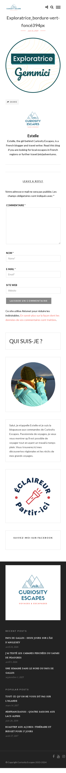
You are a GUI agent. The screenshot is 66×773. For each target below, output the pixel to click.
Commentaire (15, 205)
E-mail (11, 269)
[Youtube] (58, 756)
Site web (11, 285)
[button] (33, 65)
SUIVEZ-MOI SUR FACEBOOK (33, 537)
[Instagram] (63, 756)
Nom (10, 252)
